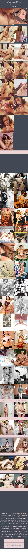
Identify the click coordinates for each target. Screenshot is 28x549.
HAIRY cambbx (14, 152)
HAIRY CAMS (14, 541)
